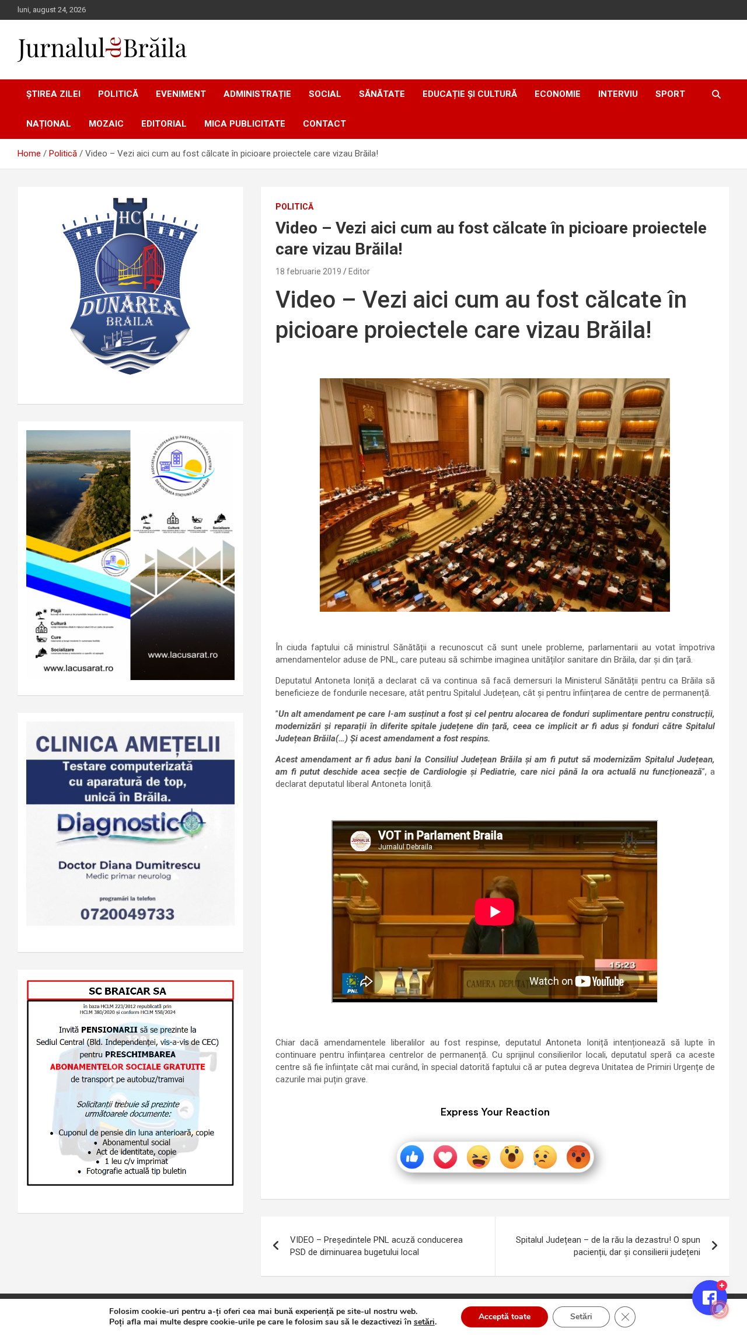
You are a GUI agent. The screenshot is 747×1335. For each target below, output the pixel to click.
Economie (558, 94)
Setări (581, 1316)
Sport (670, 94)
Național (48, 123)
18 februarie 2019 (308, 271)
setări (424, 1322)
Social (325, 94)
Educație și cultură (470, 94)
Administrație (257, 94)
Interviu (618, 94)
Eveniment (181, 94)
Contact (324, 123)
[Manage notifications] (719, 1309)
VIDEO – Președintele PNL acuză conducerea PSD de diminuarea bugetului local (376, 1246)
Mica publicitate (244, 123)
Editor (359, 271)
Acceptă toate (504, 1316)
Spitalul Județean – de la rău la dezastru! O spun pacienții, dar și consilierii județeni (608, 1246)
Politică (118, 94)
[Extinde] (219, 737)
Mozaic (106, 123)
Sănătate (382, 94)
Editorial (164, 123)
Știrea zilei (53, 94)
